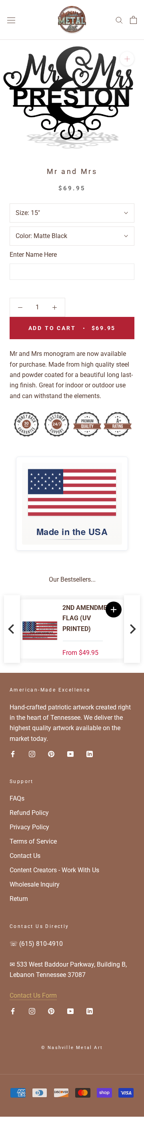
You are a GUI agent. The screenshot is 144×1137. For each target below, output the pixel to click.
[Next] (132, 629)
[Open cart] (133, 20)
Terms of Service (33, 841)
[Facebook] (13, 753)
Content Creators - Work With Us (54, 870)
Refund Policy (29, 813)
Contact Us (25, 856)
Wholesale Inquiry (35, 884)
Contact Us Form (33, 995)
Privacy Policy (29, 827)
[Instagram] (32, 753)
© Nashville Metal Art (72, 1047)
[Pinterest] (51, 753)
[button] (114, 609)
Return (19, 899)
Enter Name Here (33, 254)
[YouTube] (70, 753)
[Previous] (12, 629)
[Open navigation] (11, 20)
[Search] (119, 19)
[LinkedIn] (89, 753)
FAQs (17, 798)
